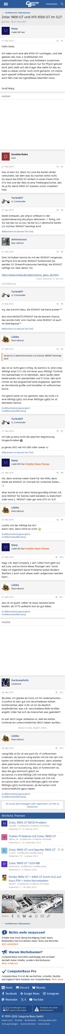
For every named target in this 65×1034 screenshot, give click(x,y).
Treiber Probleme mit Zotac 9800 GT (32, 836)
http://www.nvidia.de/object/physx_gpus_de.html (30, 274)
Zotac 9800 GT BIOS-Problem (28, 822)
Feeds (9, 987)
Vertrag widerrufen (47, 1020)
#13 (61, 748)
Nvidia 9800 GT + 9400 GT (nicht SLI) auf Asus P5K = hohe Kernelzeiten (35, 879)
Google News (32, 993)
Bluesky (41, 987)
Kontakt (18, 1020)
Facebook (11, 993)
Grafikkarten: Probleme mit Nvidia (33, 825)
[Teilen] (57, 41)
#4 (62, 251)
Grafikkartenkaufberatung (14, 411)
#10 (61, 557)
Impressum (7, 1020)
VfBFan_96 (13, 839)
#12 (61, 692)
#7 (62, 431)
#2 (62, 166)
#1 (62, 40)
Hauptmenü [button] (6, 4)
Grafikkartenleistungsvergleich (16, 408)
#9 (62, 519)
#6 (62, 349)
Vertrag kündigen (10, 1024)
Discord (24, 987)
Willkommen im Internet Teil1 (15, 231)
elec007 (12, 883)
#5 (62, 303)
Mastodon (12, 999)
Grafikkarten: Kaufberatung (30, 852)
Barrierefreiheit (28, 1024)
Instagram (53, 993)
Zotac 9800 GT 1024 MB (24, 863)
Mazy (7, 21)
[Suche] (62, 4)
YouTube (38, 999)
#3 (62, 210)
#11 (61, 597)
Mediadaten (30, 1020)
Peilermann (14, 866)
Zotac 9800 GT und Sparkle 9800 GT (32, 849)
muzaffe (12, 825)
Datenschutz (44, 1024)
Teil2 (31, 231)
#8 (62, 472)
